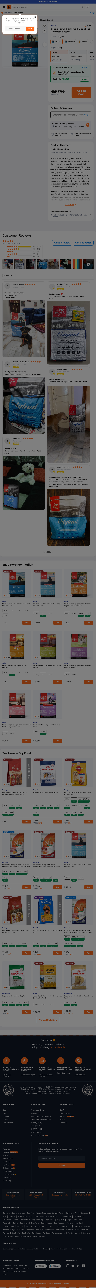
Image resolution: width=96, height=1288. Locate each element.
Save (30, 28)
